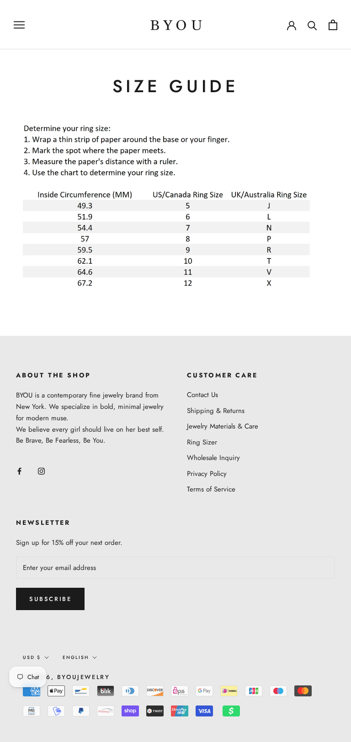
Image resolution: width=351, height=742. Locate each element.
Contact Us (202, 395)
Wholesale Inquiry (213, 458)
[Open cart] (333, 25)
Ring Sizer (202, 442)
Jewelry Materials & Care (222, 426)
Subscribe (50, 599)
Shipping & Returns (216, 411)
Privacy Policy (207, 474)
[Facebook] (19, 470)
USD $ (32, 657)
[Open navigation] (19, 24)
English (76, 657)
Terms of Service (211, 489)
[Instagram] (41, 470)
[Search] (312, 25)
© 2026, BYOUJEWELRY (66, 677)
